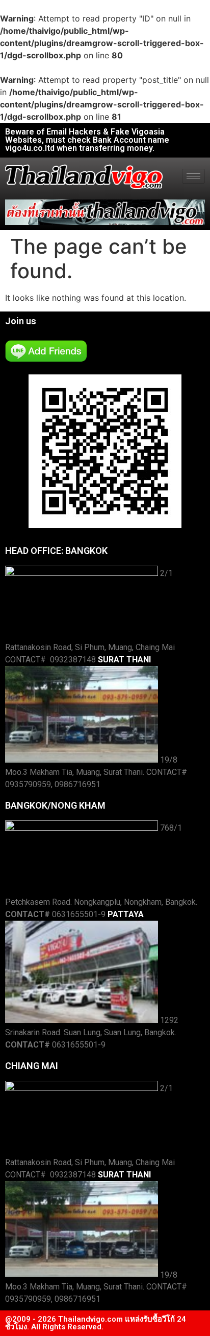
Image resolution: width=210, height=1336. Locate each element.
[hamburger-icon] (193, 176)
